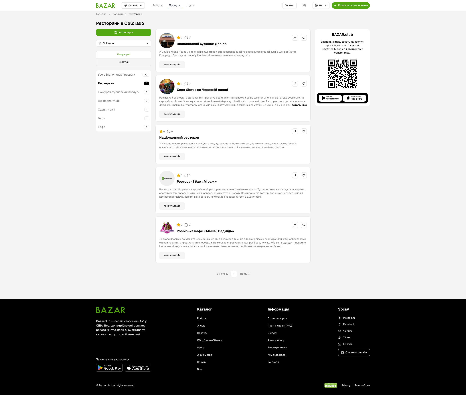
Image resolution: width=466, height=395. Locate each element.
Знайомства (204, 354)
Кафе (101, 127)
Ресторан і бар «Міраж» (197, 181)
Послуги (174, 5)
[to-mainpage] (110, 310)
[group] (123, 58)
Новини (201, 362)
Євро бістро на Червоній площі (202, 90)
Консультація (172, 64)
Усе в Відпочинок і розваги (116, 74)
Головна (101, 14)
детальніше (299, 105)
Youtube (348, 331)
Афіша (201, 347)
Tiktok (346, 337)
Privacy (345, 385)
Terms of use (362, 385)
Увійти (289, 5)
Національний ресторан (179, 137)
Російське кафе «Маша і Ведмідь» (205, 231)
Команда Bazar (277, 354)
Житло (201, 325)
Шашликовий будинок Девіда (202, 44)
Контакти (273, 362)
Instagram (349, 317)
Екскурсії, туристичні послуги (118, 92)
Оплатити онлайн (356, 352)
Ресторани (106, 83)
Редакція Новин (277, 347)
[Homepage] (105, 5)
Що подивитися (109, 101)
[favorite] (304, 38)
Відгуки (124, 62)
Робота (157, 5)
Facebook (349, 324)
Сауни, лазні (106, 109)
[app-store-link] (138, 368)
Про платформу (277, 318)
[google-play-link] (109, 368)
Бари (101, 118)
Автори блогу (276, 340)
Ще (189, 5)
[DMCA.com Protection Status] (330, 385)
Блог (200, 369)
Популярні (123, 54)
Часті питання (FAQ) (280, 325)
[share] (295, 38)
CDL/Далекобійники (209, 340)
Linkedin (348, 344)
